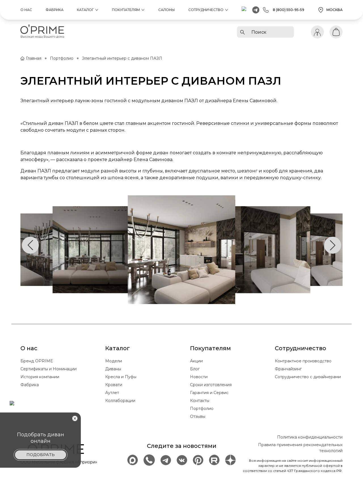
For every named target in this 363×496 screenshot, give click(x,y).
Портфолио (61, 58)
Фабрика (55, 10)
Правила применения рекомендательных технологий (300, 447)
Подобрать (40, 454)
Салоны (166, 10)
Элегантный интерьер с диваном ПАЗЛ (122, 58)
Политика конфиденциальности (310, 437)
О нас (26, 10)
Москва (334, 10)
